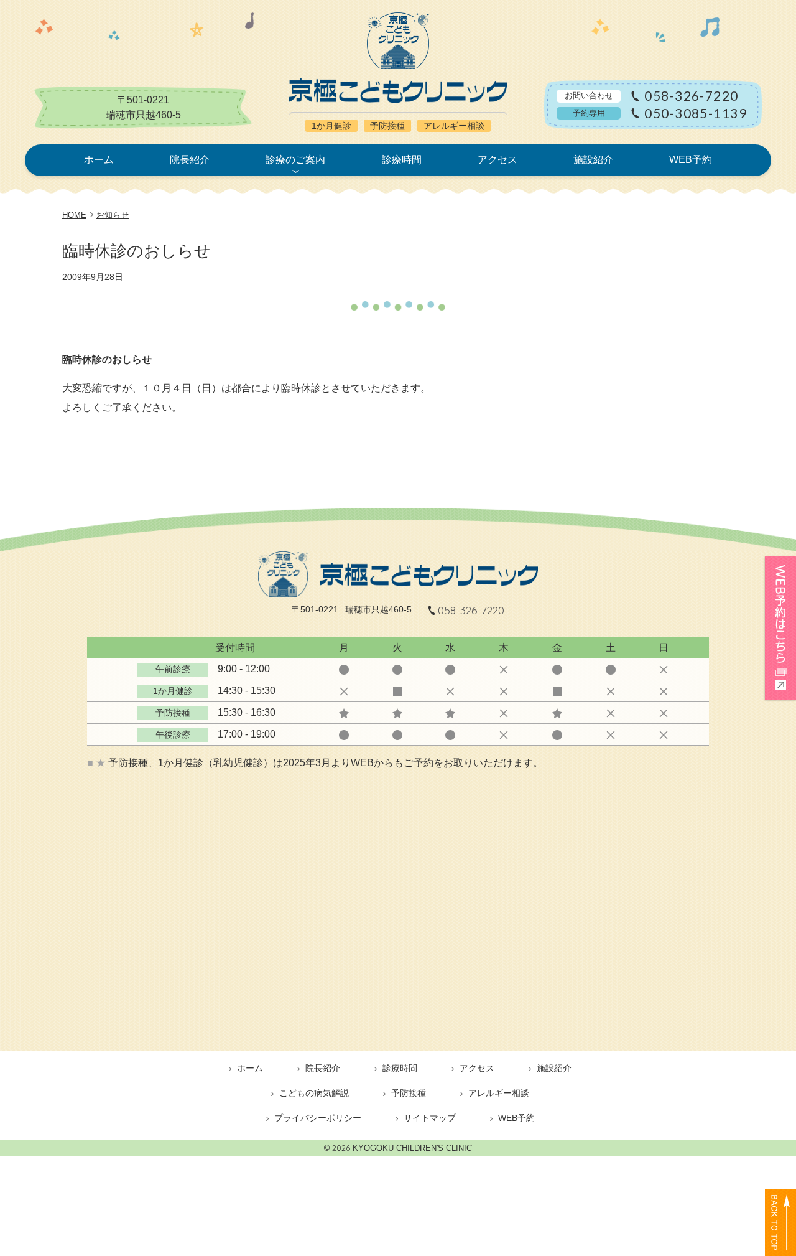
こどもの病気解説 (314, 1093)
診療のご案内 (295, 159)
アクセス (497, 159)
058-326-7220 (691, 96)
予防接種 (408, 1093)
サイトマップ (430, 1118)
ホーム (99, 159)
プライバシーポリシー (317, 1118)
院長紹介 (190, 159)
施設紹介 (593, 159)
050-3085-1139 (695, 113)
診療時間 (402, 159)
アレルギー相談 (498, 1093)
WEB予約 (690, 159)
